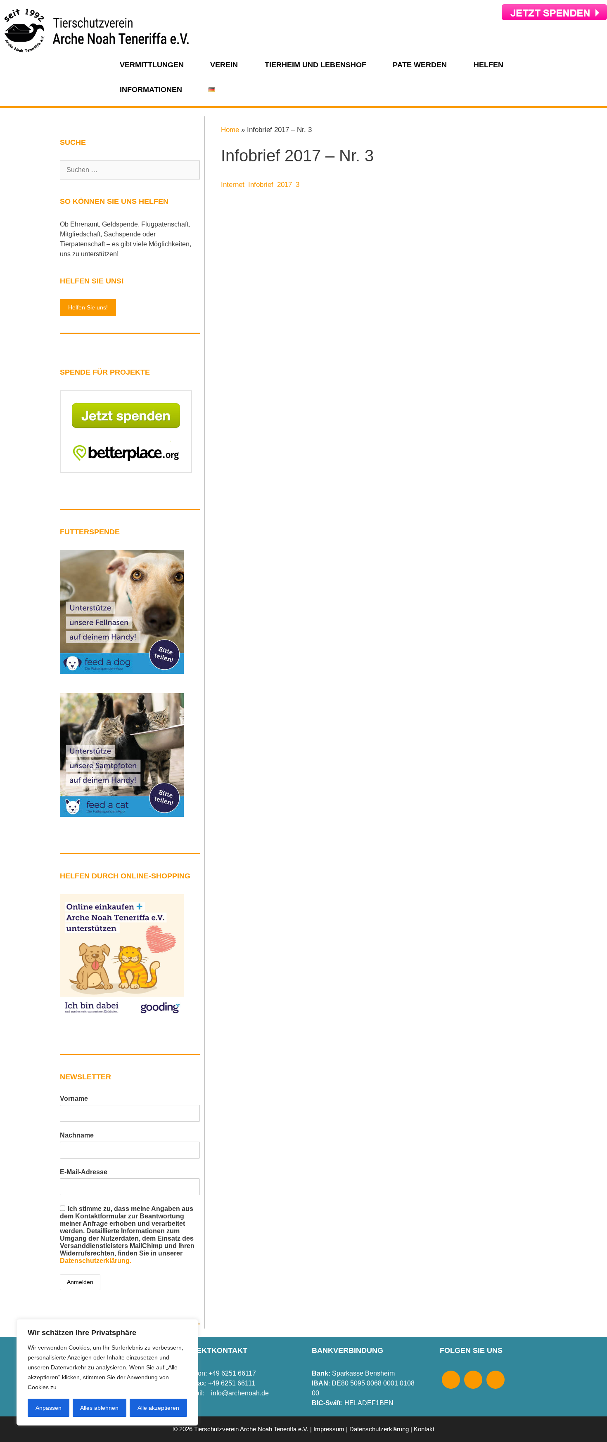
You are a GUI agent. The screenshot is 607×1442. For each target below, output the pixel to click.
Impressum (328, 1429)
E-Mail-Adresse (83, 1171)
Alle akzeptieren (158, 1407)
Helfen (488, 65)
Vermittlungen (152, 65)
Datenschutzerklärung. (95, 1260)
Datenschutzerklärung (379, 1429)
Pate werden (420, 65)
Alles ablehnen (99, 1407)
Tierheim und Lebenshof (315, 65)
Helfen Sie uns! (88, 307)
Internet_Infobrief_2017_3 (260, 185)
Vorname (74, 1098)
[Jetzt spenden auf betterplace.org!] (126, 470)
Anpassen (49, 1407)
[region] (107, 1372)
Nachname (77, 1135)
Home (230, 130)
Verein (224, 65)
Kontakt (424, 1429)
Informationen (151, 89)
